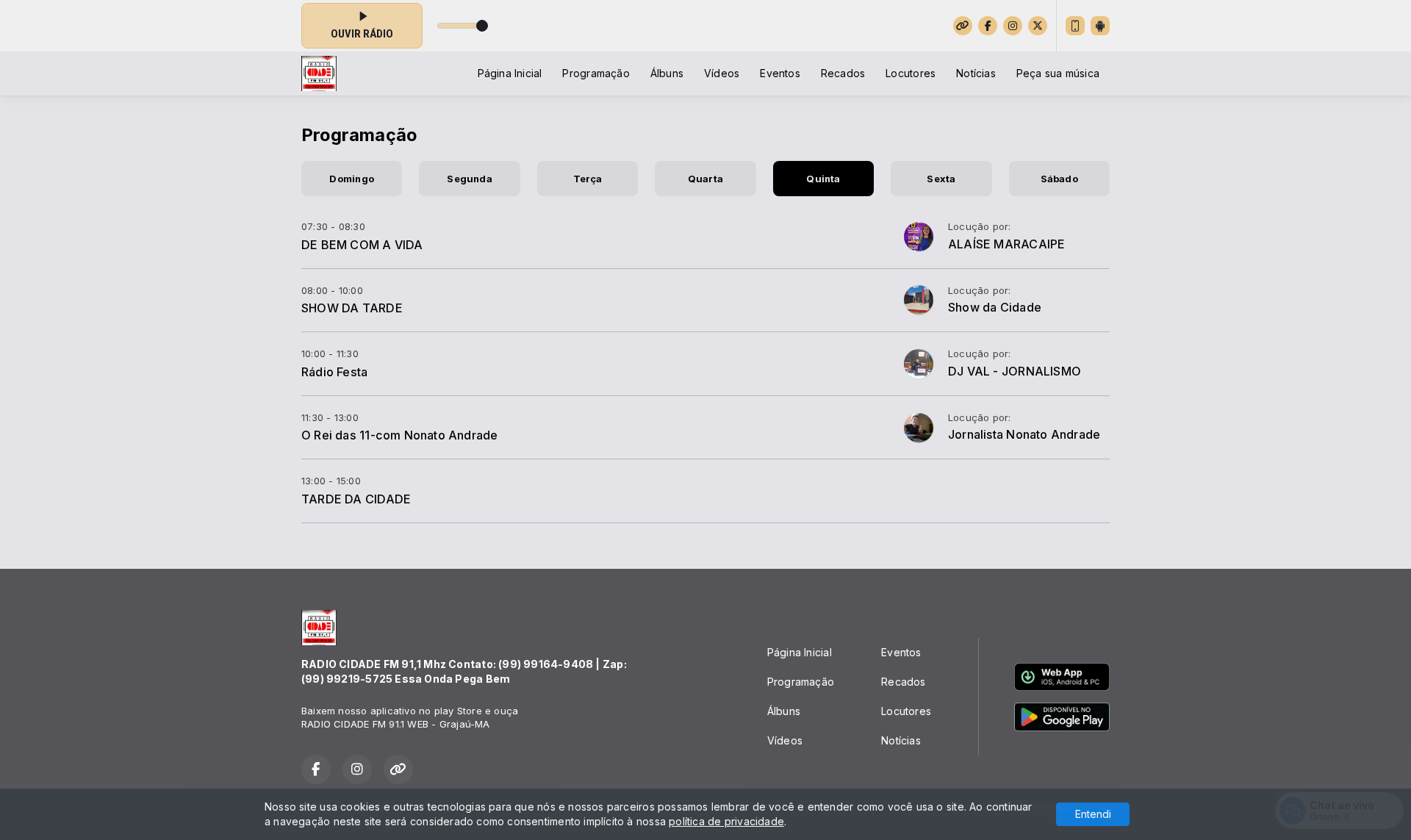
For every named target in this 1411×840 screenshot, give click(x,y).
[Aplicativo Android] (1100, 25)
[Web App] (1075, 25)
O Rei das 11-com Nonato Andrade (399, 435)
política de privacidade (726, 821)
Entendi (1093, 814)
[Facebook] (987, 25)
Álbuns (666, 73)
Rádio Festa (334, 372)
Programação (595, 73)
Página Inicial (510, 73)
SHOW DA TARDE (352, 308)
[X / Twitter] (1037, 25)
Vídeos (721, 73)
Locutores (911, 73)
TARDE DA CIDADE (356, 499)
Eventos (780, 73)
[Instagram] (1012, 25)
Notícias (976, 73)
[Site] (962, 25)
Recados (843, 73)
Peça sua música (1057, 73)
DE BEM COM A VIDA (362, 244)
